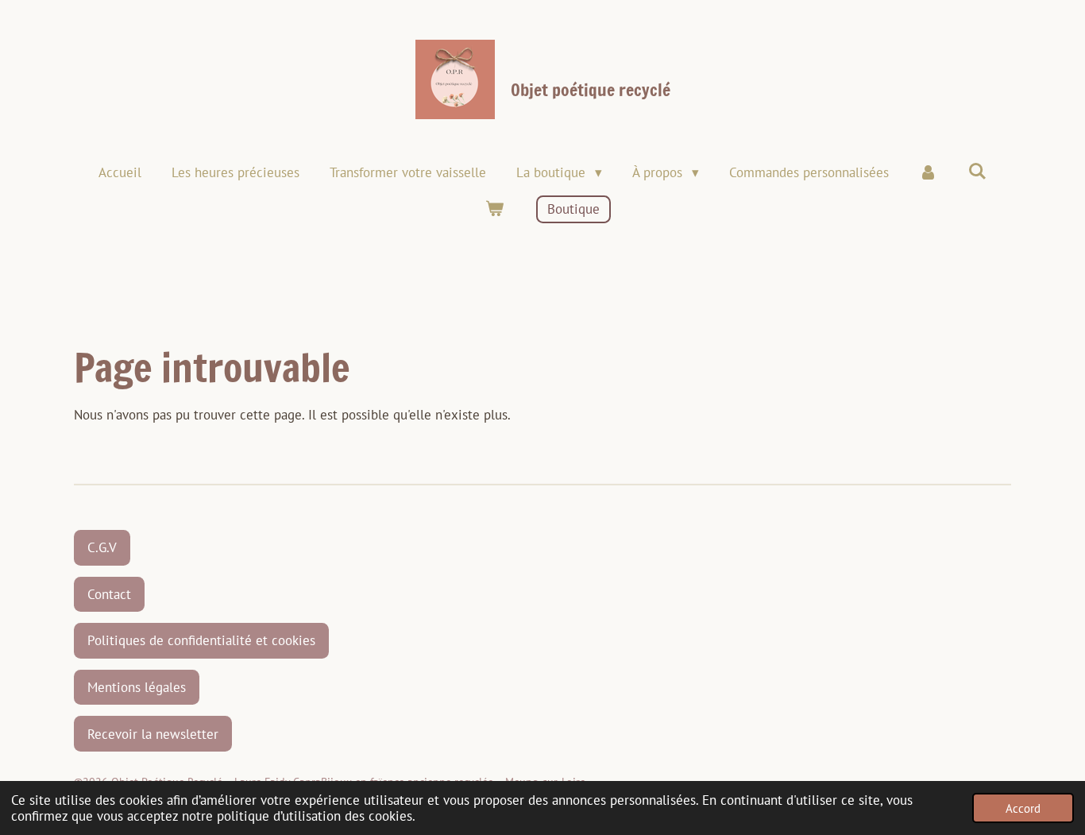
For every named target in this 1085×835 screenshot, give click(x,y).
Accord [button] (1023, 808)
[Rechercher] (977, 171)
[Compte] (928, 173)
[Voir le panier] (494, 209)
